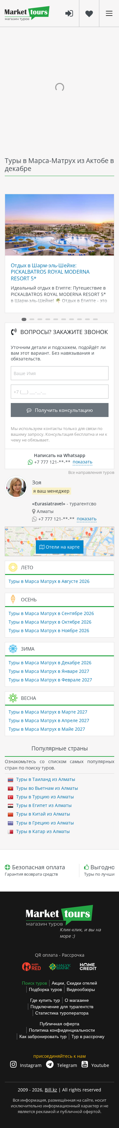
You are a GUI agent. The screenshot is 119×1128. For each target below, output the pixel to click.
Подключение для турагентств (61, 1006)
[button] (24, 319)
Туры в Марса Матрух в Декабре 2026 (50, 663)
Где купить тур (45, 1000)
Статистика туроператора (62, 1012)
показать (82, 462)
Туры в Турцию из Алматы (44, 797)
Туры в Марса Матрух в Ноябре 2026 (49, 630)
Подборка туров (45, 989)
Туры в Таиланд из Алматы (45, 779)
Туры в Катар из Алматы (42, 831)
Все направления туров (91, 472)
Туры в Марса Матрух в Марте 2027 (48, 712)
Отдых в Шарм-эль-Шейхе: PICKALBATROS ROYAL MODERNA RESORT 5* (50, 272)
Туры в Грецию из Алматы (44, 823)
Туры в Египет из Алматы (43, 805)
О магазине (77, 1000)
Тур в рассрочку (87, 1036)
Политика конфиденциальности (62, 1030)
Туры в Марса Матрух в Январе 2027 (49, 671)
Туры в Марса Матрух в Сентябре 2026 (51, 613)
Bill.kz (51, 1090)
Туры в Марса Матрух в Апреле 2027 (49, 720)
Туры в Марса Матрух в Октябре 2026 (50, 622)
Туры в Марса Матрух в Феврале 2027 (50, 680)
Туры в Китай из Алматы (42, 814)
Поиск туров (34, 983)
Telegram (66, 1065)
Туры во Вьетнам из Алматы (46, 788)
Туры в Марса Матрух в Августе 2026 (49, 581)
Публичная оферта (59, 1023)
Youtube (99, 1065)
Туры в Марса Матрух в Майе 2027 (47, 729)
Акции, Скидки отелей (74, 983)
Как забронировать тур (43, 1036)
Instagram (30, 1065)
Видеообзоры (81, 989)
